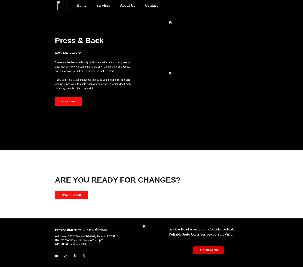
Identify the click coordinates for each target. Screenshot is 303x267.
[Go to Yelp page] (84, 256)
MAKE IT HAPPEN (71, 195)
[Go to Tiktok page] (65, 256)
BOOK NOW (68, 101)
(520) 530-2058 (208, 250)
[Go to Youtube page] (56, 256)
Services (103, 5)
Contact (151, 5)
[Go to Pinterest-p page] (74, 256)
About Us (127, 5)
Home (81, 5)
